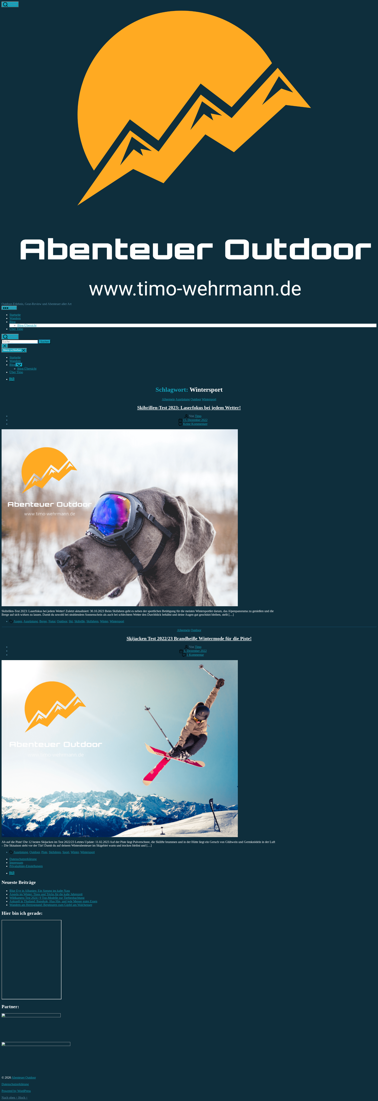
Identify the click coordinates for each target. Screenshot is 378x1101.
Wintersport (209, 399)
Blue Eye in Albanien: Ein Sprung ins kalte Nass (39, 890)
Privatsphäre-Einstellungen (26, 866)
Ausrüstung (182, 399)
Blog (12, 321)
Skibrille (79, 621)
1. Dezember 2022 (195, 650)
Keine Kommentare (195, 424)
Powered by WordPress (16, 1091)
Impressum (16, 862)
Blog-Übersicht (26, 325)
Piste (44, 852)
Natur (51, 621)
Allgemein (168, 399)
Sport (65, 852)
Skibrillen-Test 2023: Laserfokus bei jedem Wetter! (189, 407)
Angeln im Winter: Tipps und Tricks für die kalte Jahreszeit (45, 894)
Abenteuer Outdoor (24, 1077)
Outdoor (196, 399)
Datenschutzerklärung (23, 859)
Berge (43, 621)
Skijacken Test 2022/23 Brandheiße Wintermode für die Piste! (189, 638)
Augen (18, 621)
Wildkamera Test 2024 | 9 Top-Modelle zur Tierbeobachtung (46, 897)
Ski (71, 621)
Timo (198, 416)
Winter (104, 621)
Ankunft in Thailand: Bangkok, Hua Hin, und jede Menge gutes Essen (53, 901)
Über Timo (16, 329)
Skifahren (92, 621)
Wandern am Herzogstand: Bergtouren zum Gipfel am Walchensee (50, 905)
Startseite (15, 314)
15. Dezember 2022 (195, 420)
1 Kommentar (195, 654)
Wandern (15, 318)
